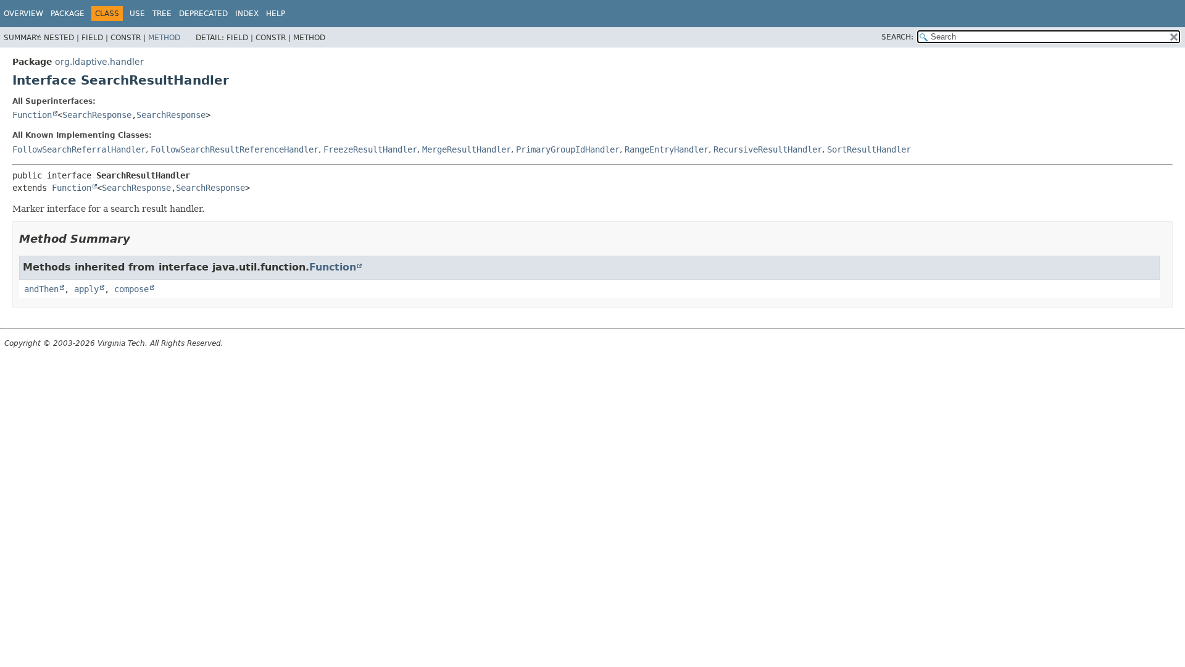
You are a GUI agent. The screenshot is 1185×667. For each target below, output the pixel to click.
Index (247, 13)
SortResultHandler (869, 149)
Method (164, 37)
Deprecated (203, 13)
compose (131, 289)
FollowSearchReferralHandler (79, 149)
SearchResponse (96, 115)
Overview (23, 13)
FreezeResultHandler (370, 149)
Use (137, 13)
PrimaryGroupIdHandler (568, 149)
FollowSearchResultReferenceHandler (234, 149)
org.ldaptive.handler (99, 62)
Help (275, 13)
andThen (41, 289)
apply (86, 289)
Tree (162, 13)
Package (68, 13)
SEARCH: (897, 37)
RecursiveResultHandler (767, 149)
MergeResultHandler (466, 149)
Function (32, 115)
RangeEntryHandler (667, 149)
